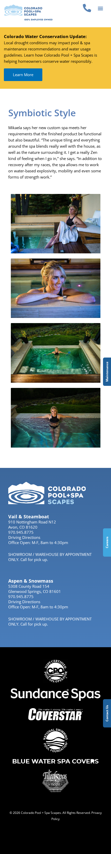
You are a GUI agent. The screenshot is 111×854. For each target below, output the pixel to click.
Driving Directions (24, 537)
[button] (100, 8)
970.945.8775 (21, 532)
